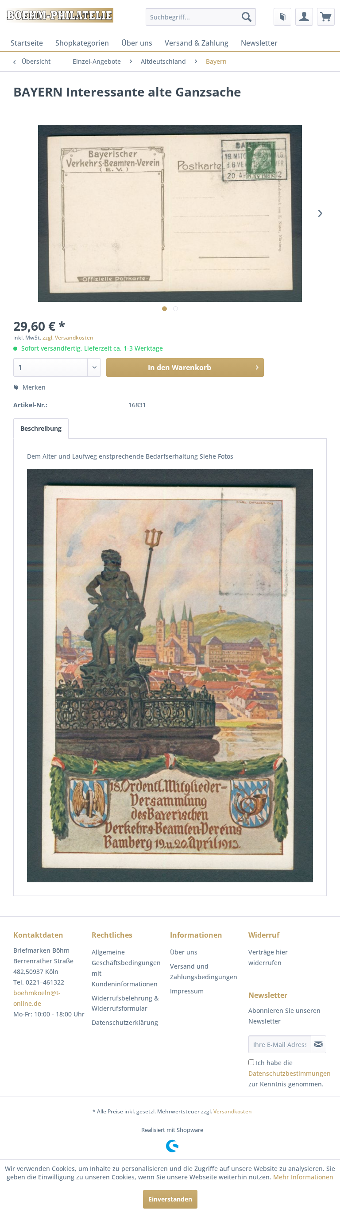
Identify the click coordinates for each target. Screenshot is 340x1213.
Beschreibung (41, 428)
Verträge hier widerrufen (268, 957)
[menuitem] (201, 17)
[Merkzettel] (282, 17)
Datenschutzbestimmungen (289, 1073)
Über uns (136, 43)
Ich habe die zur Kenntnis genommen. (289, 1073)
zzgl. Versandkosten (67, 337)
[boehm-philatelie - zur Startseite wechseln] (58, 19)
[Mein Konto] (304, 17)
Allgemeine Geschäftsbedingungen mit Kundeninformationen (126, 968)
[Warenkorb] (326, 17)
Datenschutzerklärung (125, 1022)
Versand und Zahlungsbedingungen (203, 971)
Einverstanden (170, 1199)
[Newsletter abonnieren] (318, 1044)
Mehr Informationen (303, 1177)
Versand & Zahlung (196, 43)
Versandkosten (232, 1111)
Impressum (187, 991)
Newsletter (259, 43)
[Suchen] (246, 17)
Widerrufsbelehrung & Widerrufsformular (125, 1003)
